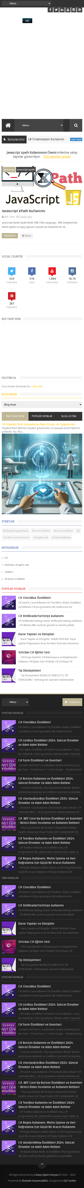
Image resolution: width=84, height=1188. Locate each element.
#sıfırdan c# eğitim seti (16, 565)
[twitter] (56, 9)
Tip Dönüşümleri (29, 670)
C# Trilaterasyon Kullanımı (37, 139)
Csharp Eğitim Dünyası (46, 1174)
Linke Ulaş (37, 386)
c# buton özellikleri (14, 579)
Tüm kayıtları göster (57, 157)
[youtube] (68, 9)
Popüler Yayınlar (42, 416)
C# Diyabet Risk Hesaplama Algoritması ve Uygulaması (38, 424)
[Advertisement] (42, 71)
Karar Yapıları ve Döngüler (36, 634)
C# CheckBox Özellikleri (34, 598)
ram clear (67, 139)
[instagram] (73, 9)
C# (78, 530)
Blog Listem (69, 416)
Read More (10, 235)
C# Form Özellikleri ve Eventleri (40, 760)
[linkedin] (62, 9)
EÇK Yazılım (70, 1180)
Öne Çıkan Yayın (15, 416)
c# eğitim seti (40, 537)
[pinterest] (79, 9)
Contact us (74, 702)
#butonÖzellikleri (63, 530)
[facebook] (50, 9)
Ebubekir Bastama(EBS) (35, 1180)
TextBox (8, 572)
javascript (9, 169)
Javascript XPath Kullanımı (23, 211)
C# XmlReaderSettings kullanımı (41, 616)
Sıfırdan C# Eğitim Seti (34, 652)
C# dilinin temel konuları (16, 537)
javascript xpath (26, 169)
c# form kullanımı (61, 537)
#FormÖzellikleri (41, 530)
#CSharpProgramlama (15, 530)
